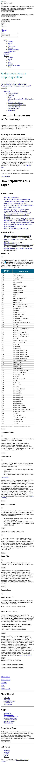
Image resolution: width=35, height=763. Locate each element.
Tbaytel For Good (9, 701)
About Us (7, 698)
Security (10, 48)
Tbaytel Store (12, 51)
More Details (4, 477)
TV (9, 45)
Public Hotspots (13, 109)
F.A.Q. (3, 686)
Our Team (7, 699)
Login (2, 31)
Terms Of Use (20, 760)
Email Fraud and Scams (15, 103)
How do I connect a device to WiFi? (15, 203)
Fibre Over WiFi (9, 243)
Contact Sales (5, 21)
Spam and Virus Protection (17, 105)
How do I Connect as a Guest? (14, 239)
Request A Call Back (14, 65)
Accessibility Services (10, 719)
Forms (9, 67)
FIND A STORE (5, 680)
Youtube (6, 757)
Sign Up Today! (5, 741)
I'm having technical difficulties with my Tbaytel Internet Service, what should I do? (18, 200)
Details (3, 567)
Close (2, 23)
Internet (10, 43)
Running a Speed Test (11, 197)
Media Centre (8, 704)
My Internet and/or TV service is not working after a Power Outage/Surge (16, 210)
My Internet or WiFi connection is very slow (18, 221)
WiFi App (11, 95)
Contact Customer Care (7, 11)
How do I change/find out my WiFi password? (19, 223)
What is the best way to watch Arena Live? (18, 248)
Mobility (10, 41)
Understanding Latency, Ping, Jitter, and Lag (19, 219)
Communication (8, 715)
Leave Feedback (5, 176)
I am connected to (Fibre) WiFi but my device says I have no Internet (19, 206)
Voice (9, 62)
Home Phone (11, 46)
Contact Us (7, 713)
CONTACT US (5, 677)
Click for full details (25, 655)
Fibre (9, 101)
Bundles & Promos (13, 49)
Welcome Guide (13, 93)
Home (3, 84)
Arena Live (11, 111)
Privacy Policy (8, 723)
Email (9, 97)
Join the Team (8, 702)
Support (6, 54)
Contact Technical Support (8, 16)
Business (6, 56)
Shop (5, 40)
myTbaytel (7, 52)
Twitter (6, 753)
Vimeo (6, 755)
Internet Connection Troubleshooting (20, 99)
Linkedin (6, 752)
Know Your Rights (9, 721)
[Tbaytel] (3, 30)
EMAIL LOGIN (5, 689)
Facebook (7, 750)
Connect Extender (14, 107)
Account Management (10, 718)
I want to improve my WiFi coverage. (16, 228)
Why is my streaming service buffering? (17, 213)
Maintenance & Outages (11, 716)
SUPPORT (4, 683)
